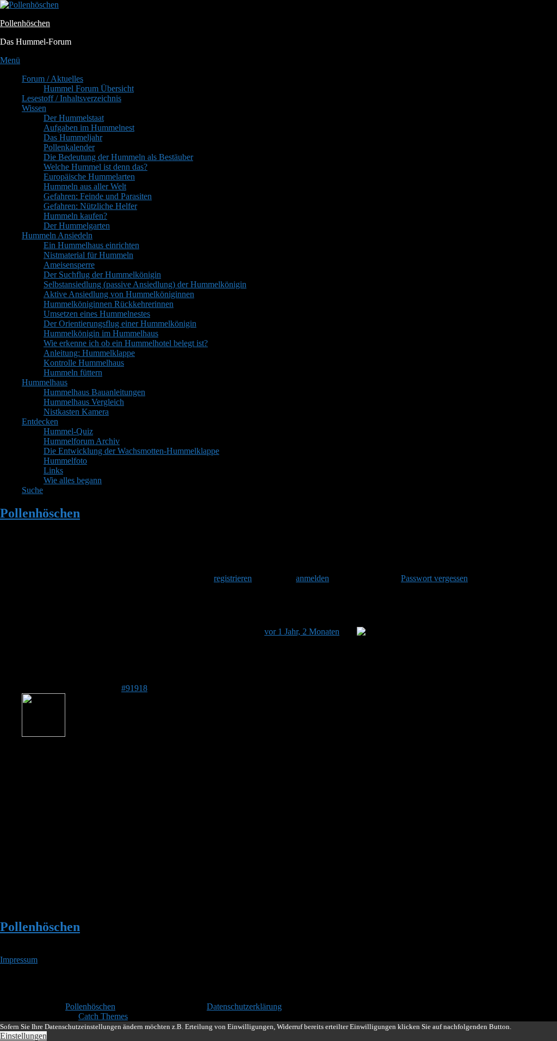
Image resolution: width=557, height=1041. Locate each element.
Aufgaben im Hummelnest (89, 127)
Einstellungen (23, 1035)
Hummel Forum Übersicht (89, 88)
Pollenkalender (69, 147)
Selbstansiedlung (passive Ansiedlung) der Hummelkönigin (145, 284)
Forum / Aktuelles (52, 78)
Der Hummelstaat (74, 117)
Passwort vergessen (434, 578)
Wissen (34, 108)
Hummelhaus (44, 382)
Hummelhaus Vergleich (84, 401)
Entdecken (40, 421)
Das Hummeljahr (73, 137)
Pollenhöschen (25, 23)
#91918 (134, 688)
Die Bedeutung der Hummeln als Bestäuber (118, 157)
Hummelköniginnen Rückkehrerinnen (109, 304)
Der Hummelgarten (77, 225)
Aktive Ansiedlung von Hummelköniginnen (119, 294)
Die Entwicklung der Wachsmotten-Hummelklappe (131, 450)
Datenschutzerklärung (244, 1006)
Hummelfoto (65, 460)
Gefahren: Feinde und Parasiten (98, 196)
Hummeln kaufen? (75, 215)
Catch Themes (103, 1016)
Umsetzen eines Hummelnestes (97, 313)
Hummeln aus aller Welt (85, 186)
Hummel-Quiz (68, 431)
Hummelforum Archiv (82, 441)
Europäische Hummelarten (89, 176)
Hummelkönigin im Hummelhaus (101, 333)
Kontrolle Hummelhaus (84, 362)
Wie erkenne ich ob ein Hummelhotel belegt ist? (126, 343)
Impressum (19, 959)
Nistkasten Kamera (76, 411)
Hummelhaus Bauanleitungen (94, 392)
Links (53, 470)
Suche (32, 490)
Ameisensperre (69, 264)
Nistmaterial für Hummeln (88, 255)
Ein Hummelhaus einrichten (91, 245)
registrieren (233, 578)
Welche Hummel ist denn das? (95, 166)
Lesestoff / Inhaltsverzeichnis (71, 98)
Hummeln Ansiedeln (57, 235)
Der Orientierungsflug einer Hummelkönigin (120, 323)
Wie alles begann (73, 480)
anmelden (312, 578)
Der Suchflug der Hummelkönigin (102, 274)
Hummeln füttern (73, 372)
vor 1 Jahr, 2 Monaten (301, 631)
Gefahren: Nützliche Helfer (90, 206)
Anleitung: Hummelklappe (89, 353)
